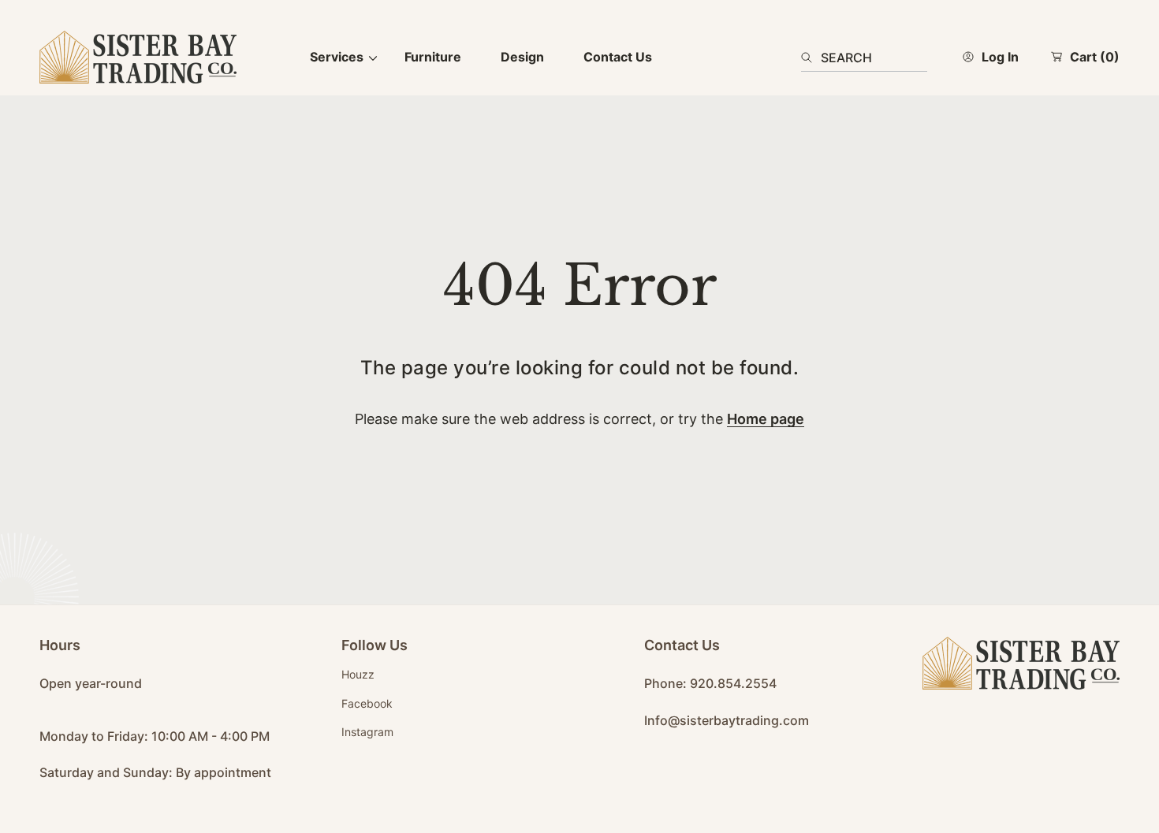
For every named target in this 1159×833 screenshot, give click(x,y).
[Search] (811, 57)
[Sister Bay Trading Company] (138, 57)
